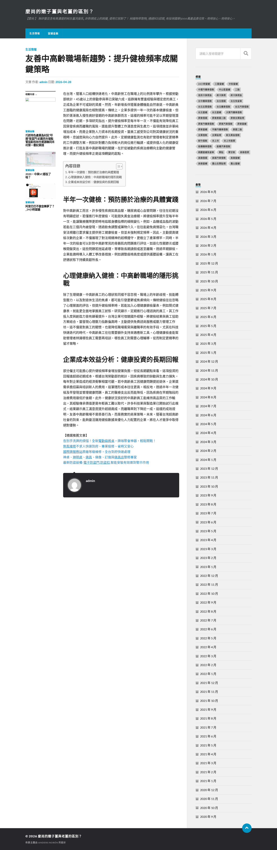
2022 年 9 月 (208, 602)
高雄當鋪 (202, 163)
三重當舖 (219, 84)
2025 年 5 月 (208, 326)
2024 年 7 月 (208, 406)
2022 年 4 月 (208, 647)
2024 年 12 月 (209, 361)
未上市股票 (229, 141)
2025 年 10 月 (209, 281)
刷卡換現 (221, 95)
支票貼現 (216, 135)
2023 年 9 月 (208, 495)
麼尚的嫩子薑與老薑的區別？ (59, 11)
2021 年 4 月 (208, 754)
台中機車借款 (205, 101)
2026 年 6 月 (208, 209)
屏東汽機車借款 (206, 124)
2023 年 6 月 (208, 522)
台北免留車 (236, 101)
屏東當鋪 (202, 129)
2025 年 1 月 (208, 352)
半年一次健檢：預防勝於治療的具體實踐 (93, 172)
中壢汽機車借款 (206, 89)
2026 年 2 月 (208, 245)
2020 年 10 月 (209, 808)
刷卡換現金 (236, 95)
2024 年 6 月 (208, 415)
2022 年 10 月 (209, 593)
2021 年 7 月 (208, 727)
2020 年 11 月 (209, 798)
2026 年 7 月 (208, 201)
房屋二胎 (237, 129)
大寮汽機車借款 (234, 112)
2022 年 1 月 (208, 673)
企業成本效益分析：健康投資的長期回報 (93, 182)
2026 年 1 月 (208, 254)
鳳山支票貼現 (219, 163)
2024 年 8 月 (208, 397)
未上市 (215, 141)
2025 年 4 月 (208, 334)
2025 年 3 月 (208, 343)
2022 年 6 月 (208, 629)
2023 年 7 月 (208, 513)
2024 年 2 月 (208, 450)
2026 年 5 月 (208, 218)
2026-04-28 (63, 82)
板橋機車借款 (205, 146)
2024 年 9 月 (208, 388)
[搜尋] (246, 53)
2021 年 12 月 (209, 683)
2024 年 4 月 (208, 433)
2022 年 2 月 (208, 665)
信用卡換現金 (205, 95)
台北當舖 (202, 112)
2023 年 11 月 (209, 477)
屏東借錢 (202, 118)
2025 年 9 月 (208, 290)
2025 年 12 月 (209, 263)
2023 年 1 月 (208, 567)
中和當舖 (233, 84)
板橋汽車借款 (223, 146)
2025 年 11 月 (209, 272)
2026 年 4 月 (208, 227)
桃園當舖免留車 (206, 152)
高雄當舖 (235, 158)
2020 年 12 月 (209, 790)
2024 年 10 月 (209, 379)
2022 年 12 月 (209, 575)
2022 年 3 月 (208, 656)
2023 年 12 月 (209, 468)
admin (43, 82)
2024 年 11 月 (209, 370)
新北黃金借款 (233, 135)
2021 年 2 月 (208, 772)
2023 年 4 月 (208, 540)
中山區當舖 (224, 89)
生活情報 (34, 33)
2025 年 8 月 (208, 299)
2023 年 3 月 (208, 549)
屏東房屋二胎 (219, 118)
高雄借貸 (244, 152)
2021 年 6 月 (208, 736)
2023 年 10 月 (209, 486)
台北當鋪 (216, 112)
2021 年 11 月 (209, 691)
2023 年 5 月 (208, 531)
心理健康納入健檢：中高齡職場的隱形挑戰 (95, 177)
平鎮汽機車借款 (220, 129)
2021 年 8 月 (208, 718)
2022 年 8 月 (208, 611)
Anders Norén (48, 842)
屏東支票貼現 (237, 118)
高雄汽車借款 (219, 158)
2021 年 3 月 (208, 763)
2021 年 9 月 (208, 709)
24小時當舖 (204, 84)
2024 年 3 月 (208, 442)
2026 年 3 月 (208, 236)
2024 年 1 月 (208, 459)
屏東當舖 (241, 124)
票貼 (221, 152)
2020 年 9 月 (208, 816)
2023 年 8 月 (208, 504)
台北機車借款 (223, 106)
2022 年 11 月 (209, 584)
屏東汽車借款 (226, 124)
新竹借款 (202, 141)
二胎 (237, 89)
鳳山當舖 (235, 163)
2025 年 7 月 (208, 308)
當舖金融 (53, 33)
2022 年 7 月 (208, 620)
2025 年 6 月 (208, 317)
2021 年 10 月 (209, 700)
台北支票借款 (205, 106)
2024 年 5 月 (208, 424)
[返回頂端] (247, 828)
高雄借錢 (202, 158)
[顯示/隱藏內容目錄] (117, 166)
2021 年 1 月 (208, 781)
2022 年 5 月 (208, 638)
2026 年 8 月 (208, 192)
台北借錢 (221, 101)
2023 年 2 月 (208, 558)
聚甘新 (231, 152)
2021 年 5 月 (208, 745)
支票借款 (202, 135)
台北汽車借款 (242, 106)
